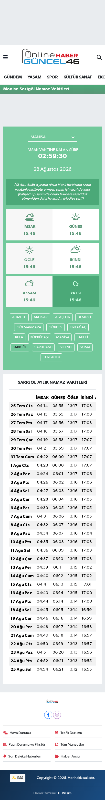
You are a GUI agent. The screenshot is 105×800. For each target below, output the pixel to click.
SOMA (85, 347)
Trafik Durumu (71, 733)
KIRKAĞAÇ (78, 327)
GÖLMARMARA (29, 327)
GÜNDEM (13, 77)
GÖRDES (55, 327)
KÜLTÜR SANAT (77, 77)
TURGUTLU (51, 357)
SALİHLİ (82, 337)
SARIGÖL (20, 347)
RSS (20, 778)
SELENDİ (66, 347)
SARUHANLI (43, 347)
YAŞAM (34, 77)
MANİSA (62, 337)
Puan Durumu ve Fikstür (27, 744)
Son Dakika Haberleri (24, 756)
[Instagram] (57, 715)
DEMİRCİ (84, 317)
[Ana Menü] (5, 58)
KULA (19, 337)
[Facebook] (48, 715)
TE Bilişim (64, 793)
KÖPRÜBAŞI (40, 337)
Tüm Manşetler (72, 744)
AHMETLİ (19, 317)
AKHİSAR (41, 317)
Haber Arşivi (70, 756)
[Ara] (99, 58)
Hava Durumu (20, 733)
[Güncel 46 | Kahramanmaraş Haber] (52, 58)
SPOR (52, 77)
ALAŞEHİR (62, 317)
